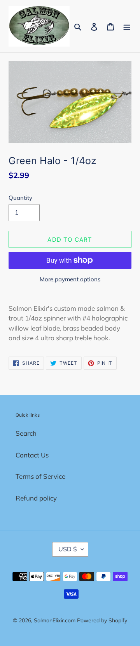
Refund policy (36, 498)
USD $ (67, 549)
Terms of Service (40, 476)
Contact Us (32, 455)
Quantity (20, 197)
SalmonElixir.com (54, 620)
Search (26, 433)
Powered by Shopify (102, 620)
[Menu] (127, 26)
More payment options (70, 279)
